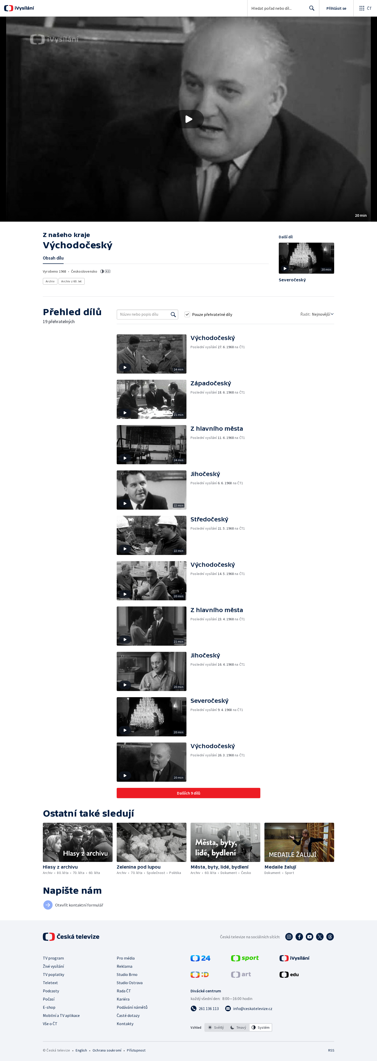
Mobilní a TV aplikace (61, 1015)
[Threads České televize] (330, 937)
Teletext (50, 982)
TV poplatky (53, 974)
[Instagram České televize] (289, 937)
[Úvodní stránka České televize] (71, 937)
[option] (216, 1027)
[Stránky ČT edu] (289, 976)
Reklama (124, 966)
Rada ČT (124, 990)
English (81, 1050)
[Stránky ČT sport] (245, 959)
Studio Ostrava (130, 982)
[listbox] (238, 1027)
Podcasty (51, 990)
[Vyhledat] (173, 314)
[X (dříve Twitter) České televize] (320, 937)
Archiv (50, 281)
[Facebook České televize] (299, 937)
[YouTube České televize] (309, 937)
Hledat (312, 8)
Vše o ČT (50, 1023)
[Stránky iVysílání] (295, 959)
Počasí (48, 999)
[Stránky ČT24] (200, 959)
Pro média (126, 958)
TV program (53, 958)
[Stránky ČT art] (241, 976)
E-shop (49, 1007)
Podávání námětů (132, 1007)
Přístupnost (136, 1050)
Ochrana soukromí (107, 1050)
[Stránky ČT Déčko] (200, 976)
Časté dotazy (128, 1015)
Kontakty (125, 1023)
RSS (331, 1050)
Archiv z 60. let (71, 281)
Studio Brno (127, 974)
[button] (188, 119)
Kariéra (123, 999)
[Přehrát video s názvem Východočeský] (188, 119)
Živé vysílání (53, 966)
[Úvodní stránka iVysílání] (23, 8)
